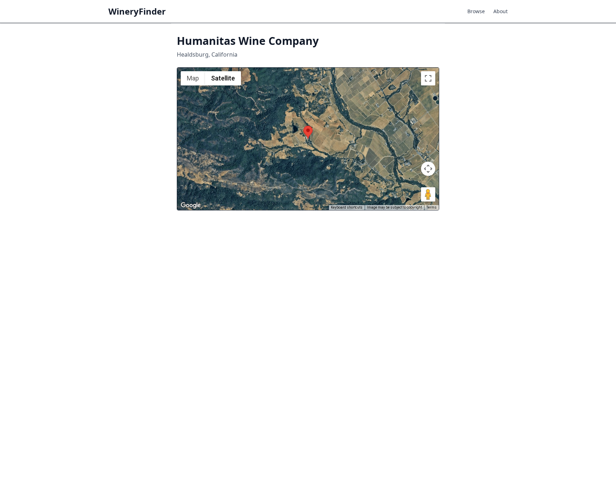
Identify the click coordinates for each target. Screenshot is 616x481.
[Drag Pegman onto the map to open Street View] (428, 194)
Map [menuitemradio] (193, 78)
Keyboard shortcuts (347, 207)
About (500, 11)
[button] (308, 132)
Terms (431, 207)
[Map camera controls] (428, 169)
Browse (476, 11)
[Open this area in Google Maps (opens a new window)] (190, 205)
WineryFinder (137, 11)
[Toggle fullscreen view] (428, 78)
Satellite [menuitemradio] (223, 78)
